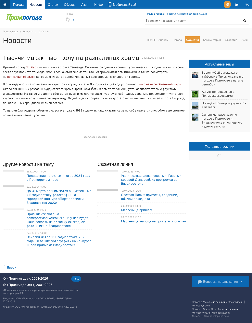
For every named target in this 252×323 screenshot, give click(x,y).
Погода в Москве (202, 302)
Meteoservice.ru (234, 302)
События (44, 31)
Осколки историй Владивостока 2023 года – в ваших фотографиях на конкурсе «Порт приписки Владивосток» (59, 241)
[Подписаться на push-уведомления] (227, 4)
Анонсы (163, 40)
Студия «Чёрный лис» (216, 316)
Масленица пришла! (136, 210)
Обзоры (69, 4)
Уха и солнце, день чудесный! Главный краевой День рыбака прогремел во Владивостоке (151, 179)
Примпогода (10, 31)
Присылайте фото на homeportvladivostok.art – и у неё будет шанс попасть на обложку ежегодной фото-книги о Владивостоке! (57, 220)
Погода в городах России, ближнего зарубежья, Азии (176, 13)
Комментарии (212, 40)
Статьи (53, 4)
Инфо (98, 4)
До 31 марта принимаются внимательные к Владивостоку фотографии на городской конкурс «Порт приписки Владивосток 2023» (59, 197)
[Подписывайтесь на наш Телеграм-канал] (237, 4)
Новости (36, 4)
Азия (84, 4)
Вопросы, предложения (220, 281)
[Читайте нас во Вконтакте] (247, 4)
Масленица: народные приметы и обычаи (153, 221)
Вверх (11, 267)
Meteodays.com (201, 305)
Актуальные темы (219, 63)
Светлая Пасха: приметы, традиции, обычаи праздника (149, 197)
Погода (18, 4)
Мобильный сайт (124, 4)
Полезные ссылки (219, 146)
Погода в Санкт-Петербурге (208, 309)
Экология (231, 40)
